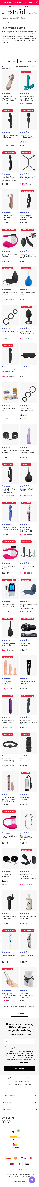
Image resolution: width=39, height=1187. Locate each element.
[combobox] (18, 18)
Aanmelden (19, 1068)
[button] (37, 2)
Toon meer (19, 1014)
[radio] (2, 93)
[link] (4, 23)
